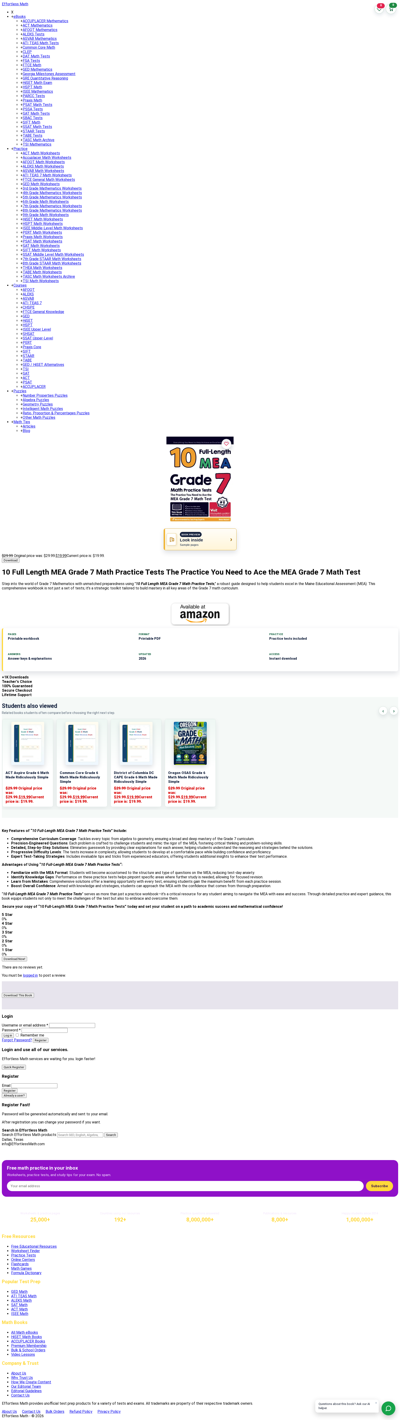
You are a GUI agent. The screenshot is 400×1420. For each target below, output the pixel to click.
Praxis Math (32, 100)
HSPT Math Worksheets (43, 223)
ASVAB (28, 298)
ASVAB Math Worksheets (43, 171)
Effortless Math (15, 4)
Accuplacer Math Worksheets (47, 157)
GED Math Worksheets (41, 184)
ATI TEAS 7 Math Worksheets (47, 175)
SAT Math (19, 1305)
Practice (20, 149)
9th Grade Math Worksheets (46, 215)
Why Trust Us (22, 1377)
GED (26, 316)
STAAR (28, 356)
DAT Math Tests (36, 56)
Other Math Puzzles (39, 417)
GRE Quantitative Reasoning (45, 78)
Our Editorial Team (26, 1386)
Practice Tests (23, 1255)
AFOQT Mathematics (40, 30)
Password (11, 1030)
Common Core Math (39, 47)
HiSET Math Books (26, 1337)
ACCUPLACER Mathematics (45, 21)
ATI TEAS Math (24, 1296)
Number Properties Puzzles (45, 395)
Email (6, 1085)
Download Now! (14, 959)
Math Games (21, 1268)
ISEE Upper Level (37, 329)
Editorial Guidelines (26, 1391)
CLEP (27, 52)
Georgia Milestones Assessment (49, 74)
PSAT (27, 382)
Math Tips (21, 422)
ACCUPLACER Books (28, 1341)
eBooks (19, 16)
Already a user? (14, 1095)
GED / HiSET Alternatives (43, 364)
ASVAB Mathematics (40, 38)
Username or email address (25, 1025)
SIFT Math (31, 122)
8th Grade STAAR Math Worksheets (52, 263)
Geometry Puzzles (38, 404)
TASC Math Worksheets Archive (49, 276)
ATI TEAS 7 (32, 303)
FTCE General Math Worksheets (49, 179)
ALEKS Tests (33, 34)
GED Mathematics (37, 69)
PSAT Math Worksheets (42, 241)
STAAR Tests (34, 131)
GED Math (19, 1291)
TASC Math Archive (38, 140)
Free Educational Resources (34, 1246)
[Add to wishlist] (226, 444)
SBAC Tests (33, 118)
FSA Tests (31, 60)
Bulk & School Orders (28, 1350)
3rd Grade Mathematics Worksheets (52, 188)
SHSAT (28, 334)
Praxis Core (32, 347)
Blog (26, 431)
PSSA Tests (33, 109)
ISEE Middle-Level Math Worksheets (53, 228)
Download (11, 560)
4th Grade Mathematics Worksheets (52, 193)
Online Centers (23, 1259)
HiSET (28, 320)
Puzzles (19, 391)
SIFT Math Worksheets (42, 250)
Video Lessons (23, 1354)
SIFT (27, 351)
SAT (26, 373)
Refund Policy (80, 1411)
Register (41, 1040)
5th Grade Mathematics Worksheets (52, 197)
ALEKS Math (21, 1300)
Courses (20, 285)
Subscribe (379, 1186)
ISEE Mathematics (38, 91)
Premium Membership (29, 1345)
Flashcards (20, 1264)
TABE (27, 360)
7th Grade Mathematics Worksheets (52, 206)
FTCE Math (32, 65)
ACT (26, 378)
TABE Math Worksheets (42, 272)
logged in (30, 975)
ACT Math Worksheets (41, 153)
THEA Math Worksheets (42, 267)
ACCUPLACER (34, 386)
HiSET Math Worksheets (43, 219)
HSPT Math (32, 87)
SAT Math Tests (36, 113)
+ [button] (12, 16)
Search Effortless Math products (29, 1134)
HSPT (28, 325)
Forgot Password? (17, 1040)
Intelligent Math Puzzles (43, 408)
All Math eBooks (24, 1332)
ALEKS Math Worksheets (43, 166)
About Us (18, 1373)
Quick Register (14, 1067)
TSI (26, 369)
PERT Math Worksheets (42, 232)
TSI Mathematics (37, 144)
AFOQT (29, 290)
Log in (8, 1035)
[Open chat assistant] (388, 1408)
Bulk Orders (55, 1411)
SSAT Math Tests (37, 127)
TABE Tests (32, 135)
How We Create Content (31, 1382)
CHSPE (28, 307)
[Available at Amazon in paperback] (200, 614)
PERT (27, 342)
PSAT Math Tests (37, 104)
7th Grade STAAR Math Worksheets (52, 259)
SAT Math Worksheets (41, 245)
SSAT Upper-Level (38, 338)
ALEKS (28, 294)
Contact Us (20, 1395)
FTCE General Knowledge (43, 312)
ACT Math (19, 1309)
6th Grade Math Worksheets (46, 201)
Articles (29, 426)
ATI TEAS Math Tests (41, 43)
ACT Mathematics (38, 25)
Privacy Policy (109, 1411)
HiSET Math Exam (37, 82)
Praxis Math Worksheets (43, 237)
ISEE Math (19, 1313)
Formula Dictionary (26, 1273)
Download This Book (18, 995)
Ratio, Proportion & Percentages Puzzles (56, 413)
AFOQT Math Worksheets (44, 162)
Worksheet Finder (25, 1251)
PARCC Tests (34, 96)
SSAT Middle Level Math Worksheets (53, 254)
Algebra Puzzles (36, 400)
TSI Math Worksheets (41, 281)
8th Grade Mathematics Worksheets (52, 210)
